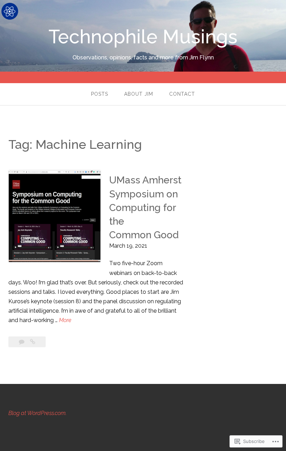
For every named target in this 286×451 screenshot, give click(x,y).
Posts (99, 94)
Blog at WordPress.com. (37, 413)
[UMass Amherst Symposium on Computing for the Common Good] (32, 342)
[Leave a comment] (22, 342)
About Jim (138, 94)
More (65, 321)
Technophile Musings (143, 37)
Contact (182, 94)
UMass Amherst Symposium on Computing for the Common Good (145, 207)
